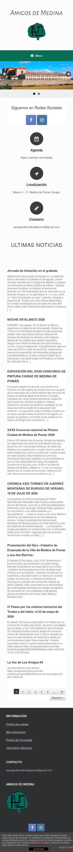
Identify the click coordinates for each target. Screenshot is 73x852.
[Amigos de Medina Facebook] (31, 120)
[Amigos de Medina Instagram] (42, 120)
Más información (16, 732)
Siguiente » (58, 697)
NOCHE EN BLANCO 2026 (26, 319)
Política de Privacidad (19, 740)
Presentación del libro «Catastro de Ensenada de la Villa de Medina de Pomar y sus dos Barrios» (36, 550)
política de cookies (40, 842)
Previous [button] (5, 74)
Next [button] (68, 74)
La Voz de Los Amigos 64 (25, 662)
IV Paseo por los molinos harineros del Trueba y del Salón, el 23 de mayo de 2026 (34, 611)
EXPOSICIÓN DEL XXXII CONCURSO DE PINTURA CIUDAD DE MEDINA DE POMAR (36, 376)
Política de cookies (17, 724)
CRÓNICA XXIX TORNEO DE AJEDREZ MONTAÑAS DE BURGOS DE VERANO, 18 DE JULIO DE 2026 (35, 488)
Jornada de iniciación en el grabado (32, 270)
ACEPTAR (38, 849)
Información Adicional (19, 748)
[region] (36, 79)
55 (62, 691)
